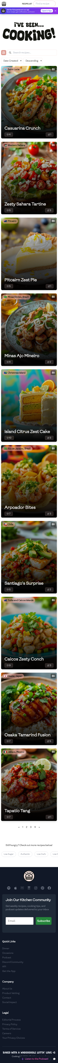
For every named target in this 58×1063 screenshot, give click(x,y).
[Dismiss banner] (55, 10)
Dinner (5, 948)
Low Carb (37, 854)
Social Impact (9, 1002)
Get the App (8, 971)
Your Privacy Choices (13, 1037)
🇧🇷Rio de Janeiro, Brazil (17, 448)
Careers (6, 1033)
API (4, 966)
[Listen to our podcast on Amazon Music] (22, 888)
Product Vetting (11, 993)
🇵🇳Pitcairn (10, 221)
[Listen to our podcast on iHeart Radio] (29, 888)
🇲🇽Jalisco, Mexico (14, 751)
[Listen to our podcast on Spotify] (8, 888)
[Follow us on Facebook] (49, 888)
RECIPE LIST (27, 4)
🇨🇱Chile (8, 524)
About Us (7, 988)
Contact (6, 997)
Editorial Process (11, 1019)
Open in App (47, 11)
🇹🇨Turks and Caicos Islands (18, 600)
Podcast (6, 957)
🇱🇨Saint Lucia (11, 69)
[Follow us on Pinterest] (42, 888)
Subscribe (43, 921)
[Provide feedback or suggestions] (54, 1058)
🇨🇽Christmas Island (14, 372)
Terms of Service (11, 1028)
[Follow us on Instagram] (35, 888)
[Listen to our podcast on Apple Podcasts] (15, 888)
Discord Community (12, 962)
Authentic (21, 854)
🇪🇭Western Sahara (14, 145)
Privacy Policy (9, 1024)
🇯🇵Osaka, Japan (13, 676)
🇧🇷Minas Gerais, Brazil (16, 296)
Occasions (7, 953)
